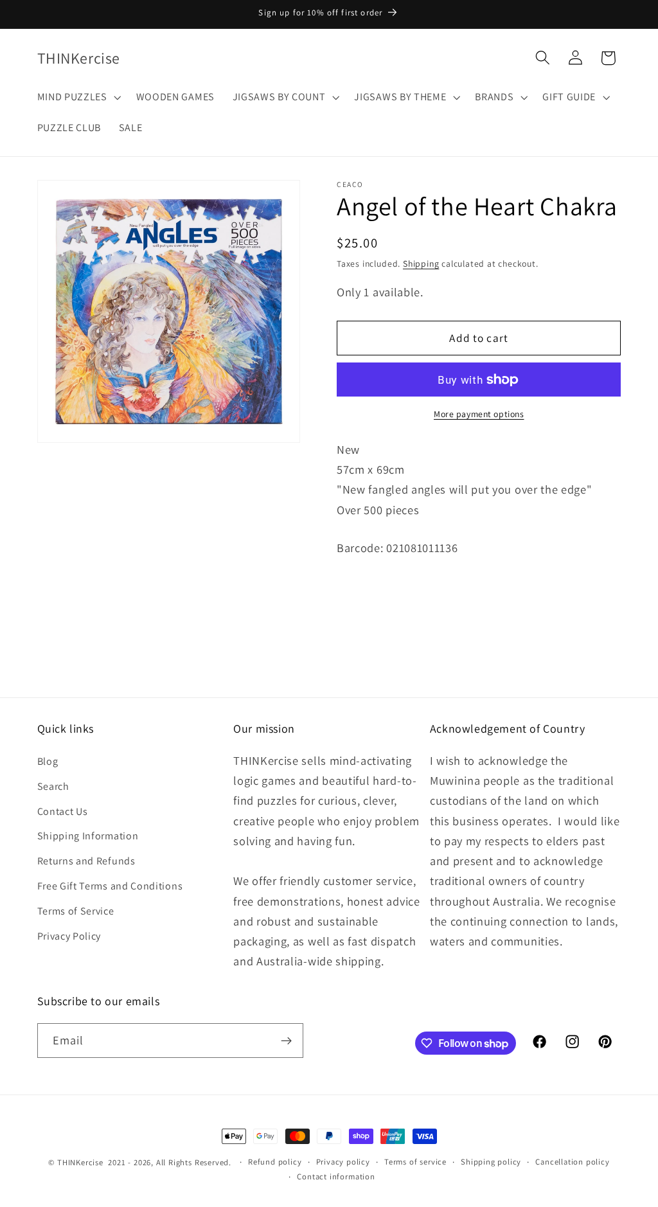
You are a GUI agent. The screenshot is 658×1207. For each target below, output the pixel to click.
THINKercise (80, 1162)
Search (53, 786)
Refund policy (274, 1161)
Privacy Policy (69, 936)
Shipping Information (88, 836)
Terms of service (415, 1161)
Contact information (336, 1176)
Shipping (421, 263)
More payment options (479, 414)
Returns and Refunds (86, 861)
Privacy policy (343, 1161)
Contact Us (62, 811)
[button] (77, 97)
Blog (47, 761)
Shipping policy (491, 1161)
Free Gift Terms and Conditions (110, 886)
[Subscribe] (286, 1040)
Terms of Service (75, 911)
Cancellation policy (572, 1161)
